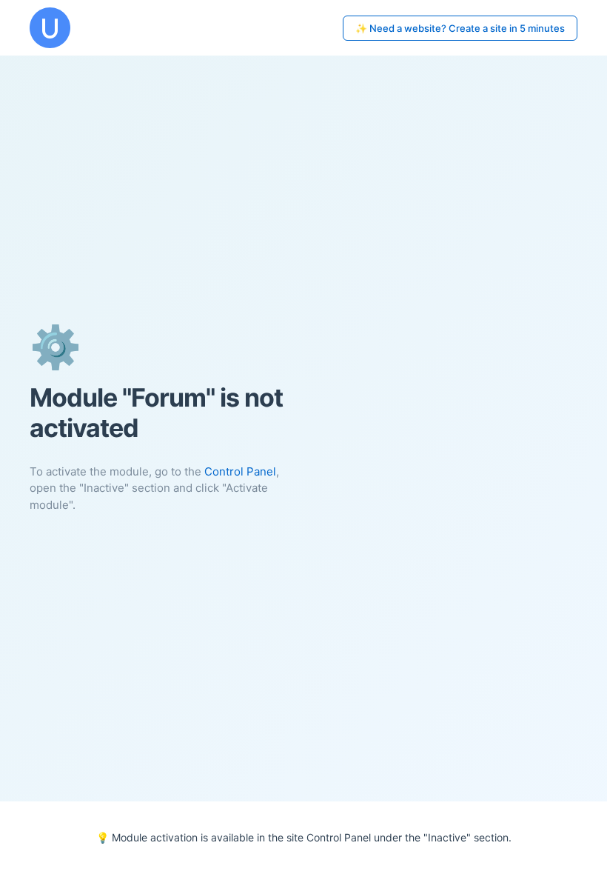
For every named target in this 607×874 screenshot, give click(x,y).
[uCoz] (50, 27)
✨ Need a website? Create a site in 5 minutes (460, 28)
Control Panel (240, 471)
